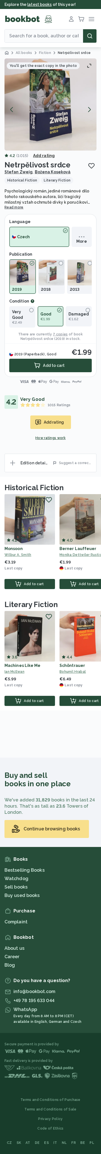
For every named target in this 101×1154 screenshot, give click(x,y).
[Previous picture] (12, 110)
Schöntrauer (72, 665)
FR (73, 1143)
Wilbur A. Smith (17, 555)
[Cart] (81, 19)
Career (12, 956)
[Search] (90, 36)
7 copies (60, 334)
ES (46, 1143)
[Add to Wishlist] (91, 166)
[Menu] (91, 19)
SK (19, 1143)
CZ (9, 1143)
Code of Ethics (50, 1128)
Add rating (44, 155)
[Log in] (71, 19)
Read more (14, 207)
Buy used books (22, 895)
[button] (50, 104)
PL (91, 1143)
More (81, 241)
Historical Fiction (34, 487)
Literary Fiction (31, 604)
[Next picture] (89, 110)
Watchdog (16, 878)
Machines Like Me (22, 665)
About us (14, 948)
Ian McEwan (14, 672)
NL (64, 1143)
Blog (9, 965)
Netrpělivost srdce (36, 339)
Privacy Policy (50, 1119)
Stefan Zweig (18, 172)
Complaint (15, 921)
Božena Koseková (53, 172)
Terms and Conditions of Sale (50, 1109)
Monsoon (13, 548)
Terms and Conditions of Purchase (50, 1100)
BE (82, 1143)
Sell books (15, 887)
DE (37, 1143)
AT (28, 1143)
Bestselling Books (24, 870)
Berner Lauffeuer (78, 548)
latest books (39, 4)
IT (55, 1143)
